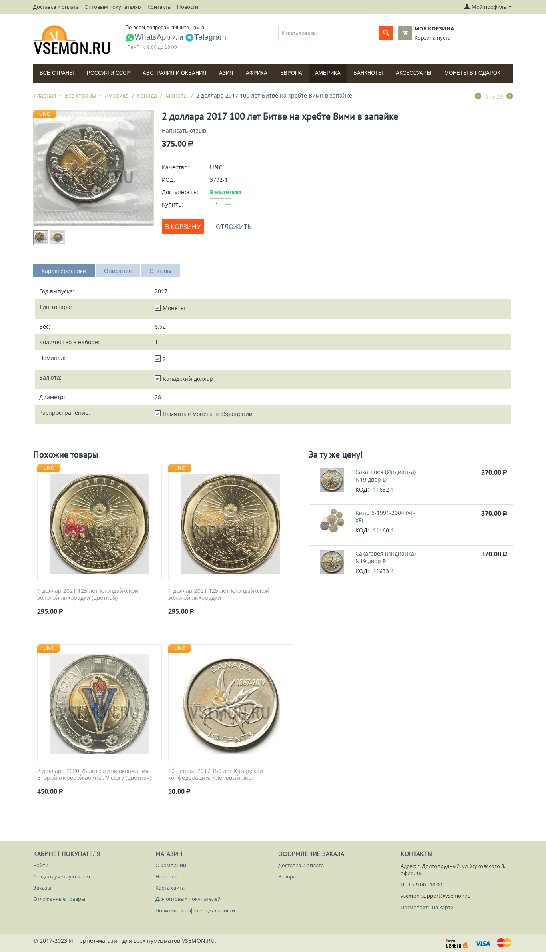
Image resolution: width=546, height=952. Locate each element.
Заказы (42, 887)
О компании (170, 865)
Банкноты (368, 73)
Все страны (57, 73)
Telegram (210, 37)
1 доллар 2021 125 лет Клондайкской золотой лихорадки (218, 594)
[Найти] (386, 33)
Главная (45, 95)
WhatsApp (153, 37)
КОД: (168, 179)
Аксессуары (414, 73)
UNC (44, 113)
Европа (291, 73)
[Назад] (478, 97)
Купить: (172, 204)
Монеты (176, 95)
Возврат (288, 876)
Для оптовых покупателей (188, 898)
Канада (147, 95)
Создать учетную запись (63, 876)
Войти (40, 865)
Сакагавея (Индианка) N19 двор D (385, 475)
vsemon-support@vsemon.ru (436, 895)
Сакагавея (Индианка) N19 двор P (385, 557)
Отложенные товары (59, 898)
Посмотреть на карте (427, 907)
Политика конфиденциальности (195, 910)
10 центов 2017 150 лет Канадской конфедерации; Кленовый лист (215, 774)
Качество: (175, 167)
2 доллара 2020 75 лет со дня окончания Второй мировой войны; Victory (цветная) (94, 774)
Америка (328, 73)
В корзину (183, 226)
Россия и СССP (108, 73)
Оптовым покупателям (113, 6)
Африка (256, 73)
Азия (226, 73)
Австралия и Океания (174, 73)
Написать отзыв (184, 130)
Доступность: (180, 192)
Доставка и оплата (56, 6)
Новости (187, 6)
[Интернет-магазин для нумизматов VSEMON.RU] (72, 39)
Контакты (159, 6)
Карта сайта (170, 887)
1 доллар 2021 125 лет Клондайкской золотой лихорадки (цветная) (87, 594)
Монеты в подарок (472, 73)
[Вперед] (509, 97)
